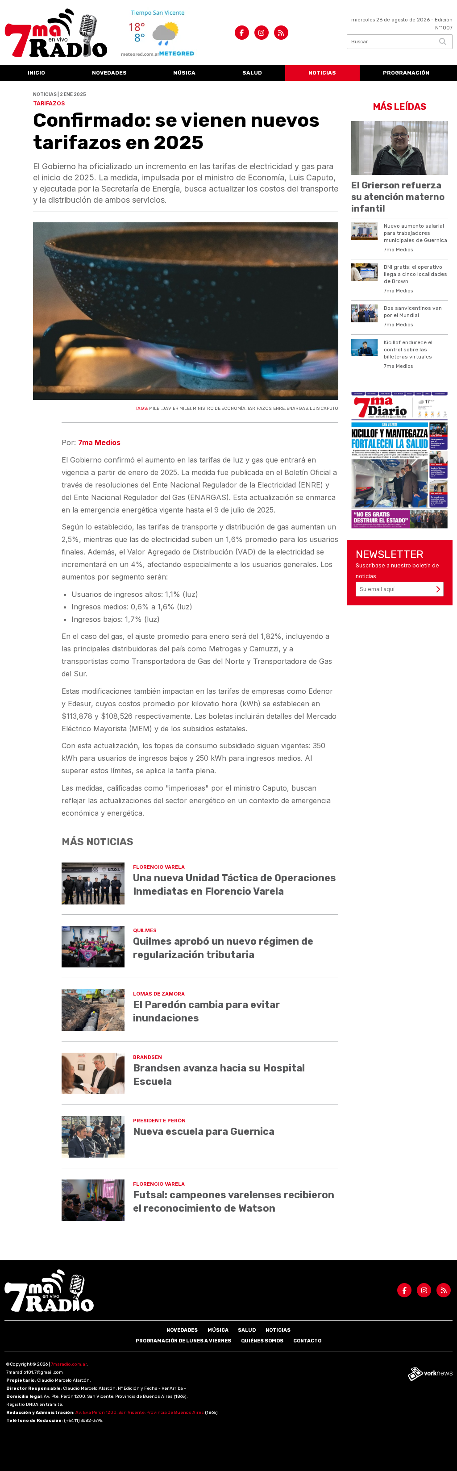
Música (184, 73)
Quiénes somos (262, 1341)
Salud (252, 73)
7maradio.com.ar (69, 1364)
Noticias (322, 73)
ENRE (279, 408)
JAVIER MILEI (176, 408)
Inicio (36, 73)
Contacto (307, 1341)
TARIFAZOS (259, 408)
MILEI (155, 408)
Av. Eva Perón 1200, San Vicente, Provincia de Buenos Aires (139, 1412)
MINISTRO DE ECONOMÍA (219, 408)
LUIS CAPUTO (324, 408)
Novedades (109, 73)
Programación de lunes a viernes (183, 1341)
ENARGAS (297, 408)
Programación (406, 73)
